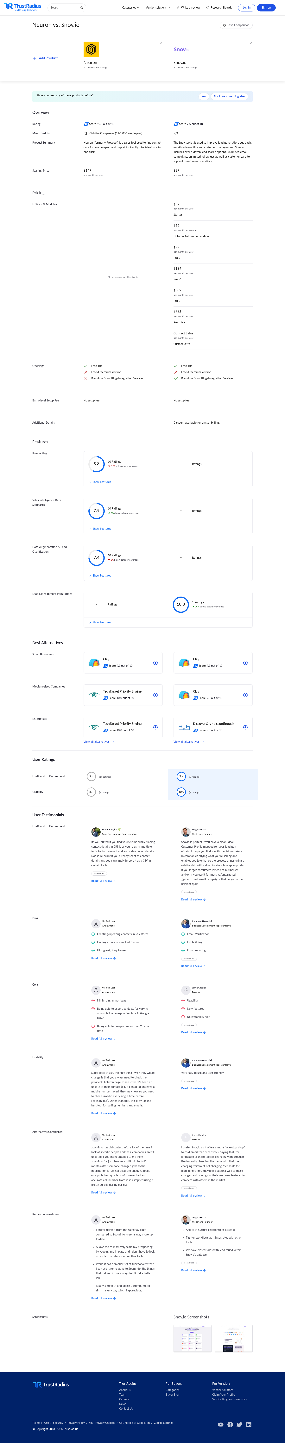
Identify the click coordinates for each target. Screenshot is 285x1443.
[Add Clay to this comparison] (155, 662)
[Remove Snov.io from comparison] (251, 43)
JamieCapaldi (199, 988)
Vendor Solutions (222, 1390)
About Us (124, 1390)
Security (58, 1423)
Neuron (90, 63)
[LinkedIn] (249, 1424)
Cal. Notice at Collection (134, 1423)
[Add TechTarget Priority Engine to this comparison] (155, 695)
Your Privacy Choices (102, 1423)
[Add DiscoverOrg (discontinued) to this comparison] (245, 727)
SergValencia (199, 829)
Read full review (101, 881)
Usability (37, 792)
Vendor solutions (156, 7)
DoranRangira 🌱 (111, 829)
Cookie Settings (163, 1423)
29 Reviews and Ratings (185, 67)
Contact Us (126, 1408)
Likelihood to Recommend (48, 776)
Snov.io (180, 63)
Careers (124, 1399)
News (122, 1404)
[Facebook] (230, 1424)
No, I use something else (229, 96)
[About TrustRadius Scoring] (86, 124)
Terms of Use (40, 1423)
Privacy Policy (76, 1423)
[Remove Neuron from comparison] (161, 43)
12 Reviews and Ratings (95, 67)
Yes (204, 96)
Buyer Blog (173, 1394)
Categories (129, 7)
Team (122, 1394)
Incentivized (99, 873)
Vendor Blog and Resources (229, 1399)
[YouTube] (221, 1424)
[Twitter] (239, 1424)
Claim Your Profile (223, 1394)
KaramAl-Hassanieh (202, 921)
